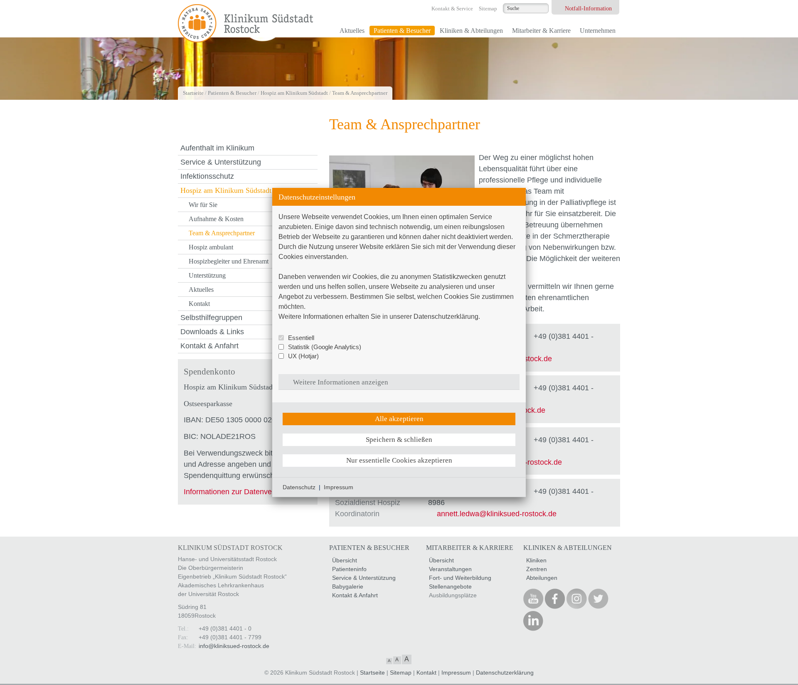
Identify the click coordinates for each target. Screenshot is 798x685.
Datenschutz (299, 487)
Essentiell (301, 337)
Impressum (338, 487)
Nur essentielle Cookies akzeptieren (399, 460)
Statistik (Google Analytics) (324, 346)
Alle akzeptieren (399, 419)
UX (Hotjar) (303, 356)
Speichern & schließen (399, 440)
